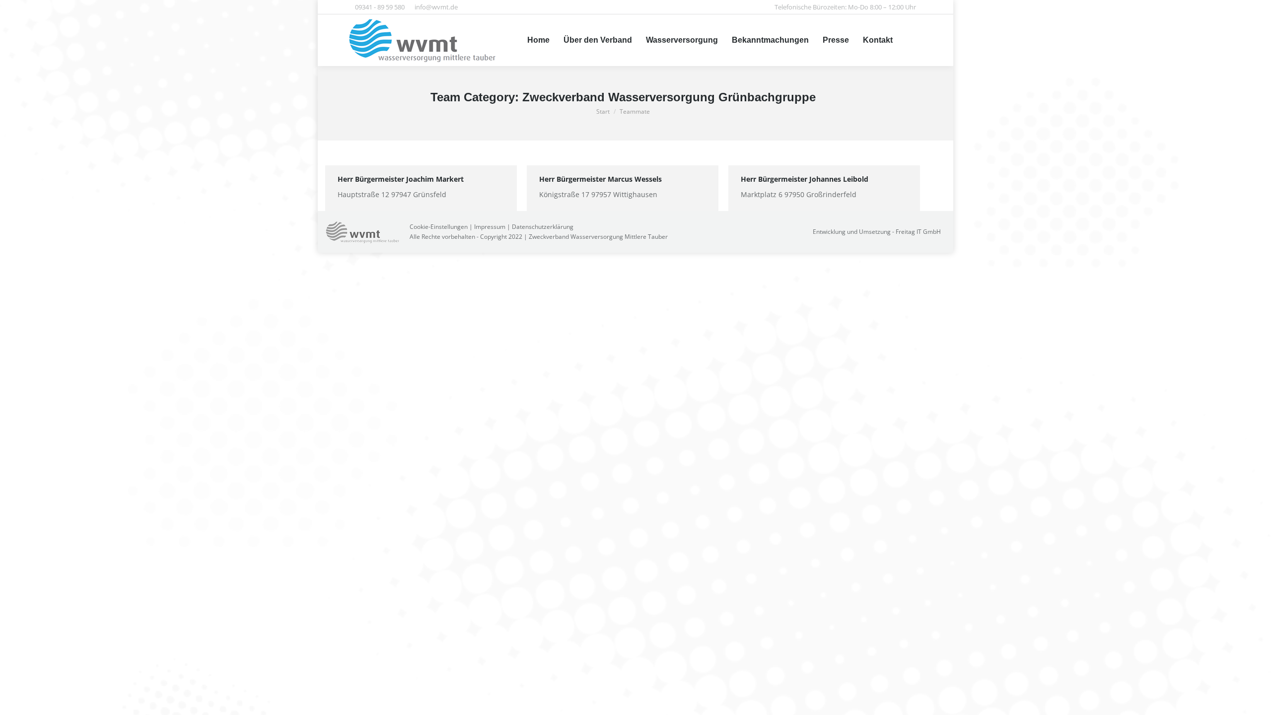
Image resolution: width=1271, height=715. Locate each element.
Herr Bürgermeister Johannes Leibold (804, 179)
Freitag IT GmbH (918, 231)
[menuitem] (538, 40)
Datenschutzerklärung (542, 226)
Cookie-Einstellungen (439, 226)
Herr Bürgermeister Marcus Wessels (600, 179)
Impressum (489, 226)
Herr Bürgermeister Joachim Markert (401, 179)
